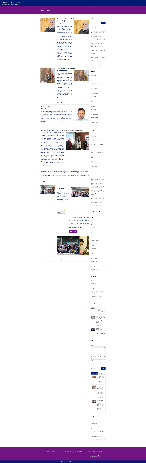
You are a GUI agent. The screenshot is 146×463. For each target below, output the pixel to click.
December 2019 (94, 114)
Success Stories (73, 231)
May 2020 (93, 106)
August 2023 (93, 75)
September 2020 (94, 98)
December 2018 (94, 122)
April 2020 (93, 109)
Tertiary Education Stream (96, 149)
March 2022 (93, 83)
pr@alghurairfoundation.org (95, 456)
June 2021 (93, 85)
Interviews (93, 136)
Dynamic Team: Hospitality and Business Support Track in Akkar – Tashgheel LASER (61, 130)
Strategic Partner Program (96, 147)
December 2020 (94, 93)
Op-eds (92, 141)
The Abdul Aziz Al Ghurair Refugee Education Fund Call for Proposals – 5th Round (98, 33)
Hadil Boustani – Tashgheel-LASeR (66, 68)
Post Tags (100, 373)
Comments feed (94, 166)
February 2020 (94, 112)
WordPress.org (94, 169)
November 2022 (94, 77)
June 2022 (93, 80)
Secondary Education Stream (97, 144)
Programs (102, 3)
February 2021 (94, 88)
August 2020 (93, 101)
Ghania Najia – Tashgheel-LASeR (65, 18)
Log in (92, 161)
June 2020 (93, 104)
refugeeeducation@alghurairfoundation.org (95, 452)
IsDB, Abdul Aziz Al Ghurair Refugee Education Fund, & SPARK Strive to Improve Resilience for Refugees (97, 45)
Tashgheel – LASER (62, 186)
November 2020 (94, 96)
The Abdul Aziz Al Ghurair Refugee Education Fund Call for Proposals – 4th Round (98, 52)
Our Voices (123, 3)
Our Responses (132, 3)
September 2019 (94, 117)
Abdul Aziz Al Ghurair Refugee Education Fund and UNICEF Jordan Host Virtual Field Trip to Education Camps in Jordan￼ (98, 58)
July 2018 (93, 125)
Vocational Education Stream (97, 152)
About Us (95, 3)
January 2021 (94, 91)
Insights (140, 3)
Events (92, 133)
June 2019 (93, 119)
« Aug (92, 360)
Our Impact (116, 3)
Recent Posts (94, 373)
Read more (59, 64)
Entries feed (93, 163)
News (92, 139)
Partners (108, 3)
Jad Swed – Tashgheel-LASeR (48, 106)
